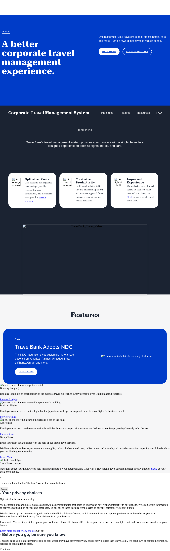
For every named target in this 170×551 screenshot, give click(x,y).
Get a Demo (109, 51)
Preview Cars (7, 434)
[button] (5, 549)
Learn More (26, 372)
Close (4, 489)
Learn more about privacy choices (18, 530)
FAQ (159, 112)
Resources (143, 112)
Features (125, 112)
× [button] (0, 535)
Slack (129, 197)
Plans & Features (137, 51)
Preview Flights (8, 416)
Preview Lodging (9, 399)
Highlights (107, 112)
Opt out (40, 530)
